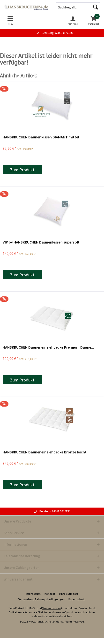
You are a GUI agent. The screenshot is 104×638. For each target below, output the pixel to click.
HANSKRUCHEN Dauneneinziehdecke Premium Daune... (48, 347)
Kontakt (50, 593)
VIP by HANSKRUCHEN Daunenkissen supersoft (41, 242)
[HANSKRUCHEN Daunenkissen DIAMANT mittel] (52, 105)
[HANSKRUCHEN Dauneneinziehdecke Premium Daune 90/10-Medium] (52, 315)
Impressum (33, 593)
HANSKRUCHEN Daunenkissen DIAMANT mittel (41, 137)
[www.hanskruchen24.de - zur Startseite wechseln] (26, 7)
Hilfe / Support (68, 593)
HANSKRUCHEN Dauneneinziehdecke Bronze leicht (45, 452)
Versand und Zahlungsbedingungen (41, 599)
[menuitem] (10, 20)
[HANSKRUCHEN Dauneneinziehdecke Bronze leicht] (52, 420)
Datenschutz (77, 599)
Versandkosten (51, 608)
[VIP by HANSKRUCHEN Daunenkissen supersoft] (52, 210)
